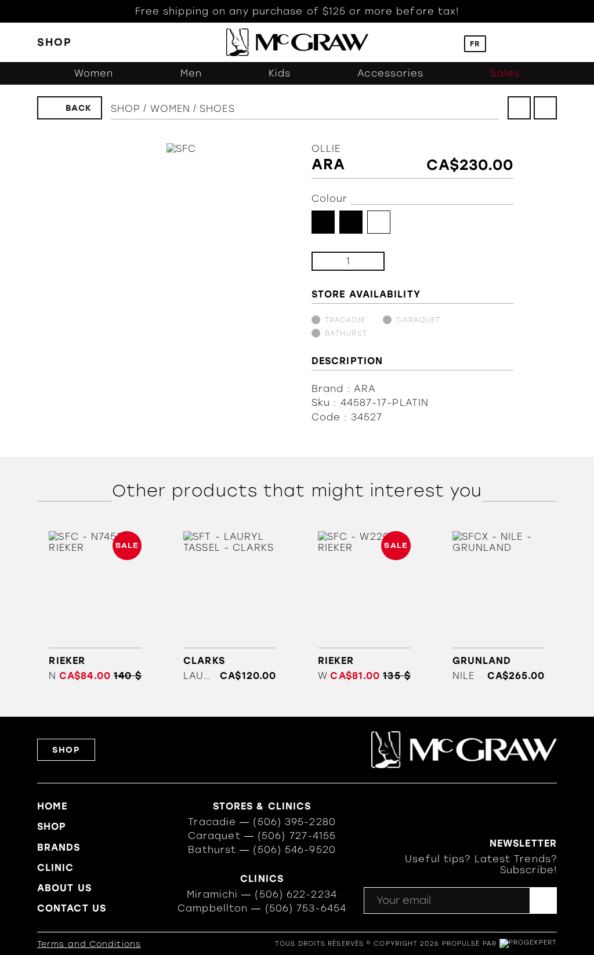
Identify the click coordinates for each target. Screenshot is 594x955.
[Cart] (527, 42)
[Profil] (503, 42)
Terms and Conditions (89, 944)
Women (94, 73)
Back (79, 108)
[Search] (446, 42)
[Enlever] (329, 261)
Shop (125, 108)
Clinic (55, 867)
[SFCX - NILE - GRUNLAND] (498, 606)
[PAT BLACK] (351, 222)
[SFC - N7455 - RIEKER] (95, 606)
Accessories (390, 73)
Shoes (217, 108)
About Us (64, 888)
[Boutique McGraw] (297, 42)
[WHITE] (378, 222)
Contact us (71, 908)
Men (191, 73)
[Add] (366, 261)
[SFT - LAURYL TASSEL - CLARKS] (230, 606)
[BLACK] (323, 222)
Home (52, 806)
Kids (280, 73)
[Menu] (551, 42)
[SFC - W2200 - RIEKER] (364, 606)
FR (475, 43)
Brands (59, 847)
